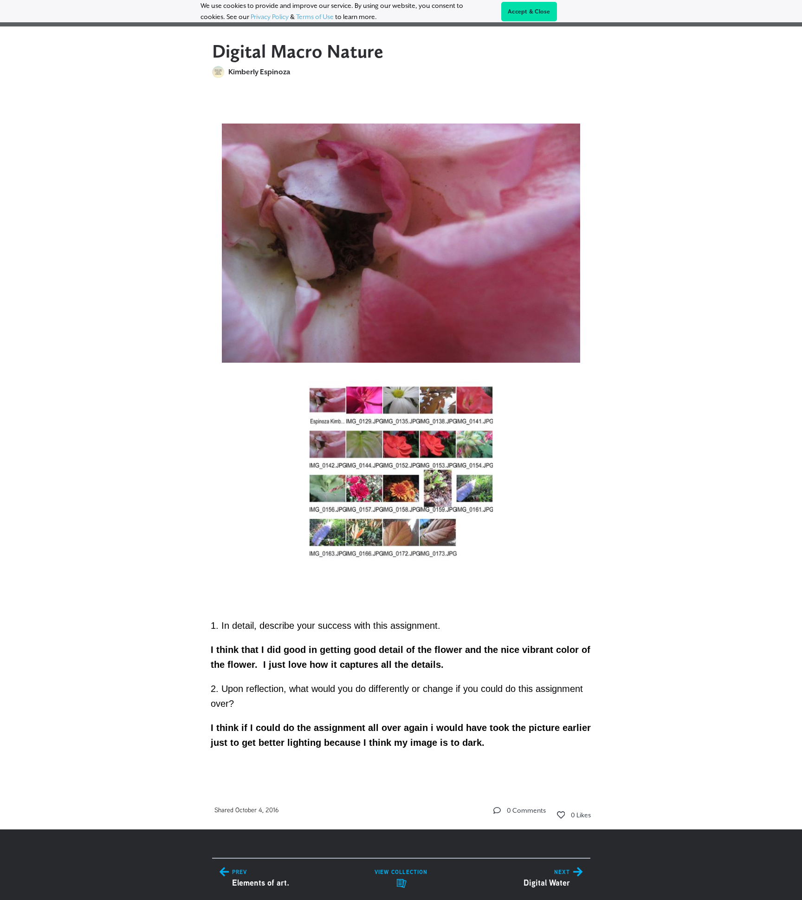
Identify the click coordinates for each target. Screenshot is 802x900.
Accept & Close (529, 11)
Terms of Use (315, 16)
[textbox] (401, 431)
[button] (497, 810)
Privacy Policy (270, 16)
